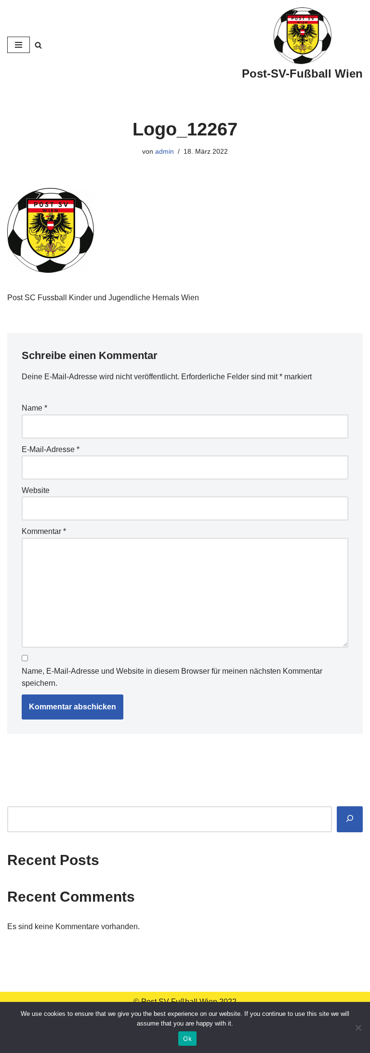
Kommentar (44, 531)
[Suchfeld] (38, 45)
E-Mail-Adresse (50, 449)
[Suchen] (350, 819)
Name (34, 408)
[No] (358, 1027)
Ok (187, 1038)
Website (36, 490)
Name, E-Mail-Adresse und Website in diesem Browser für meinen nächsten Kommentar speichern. (172, 677)
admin (164, 151)
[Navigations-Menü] (18, 45)
